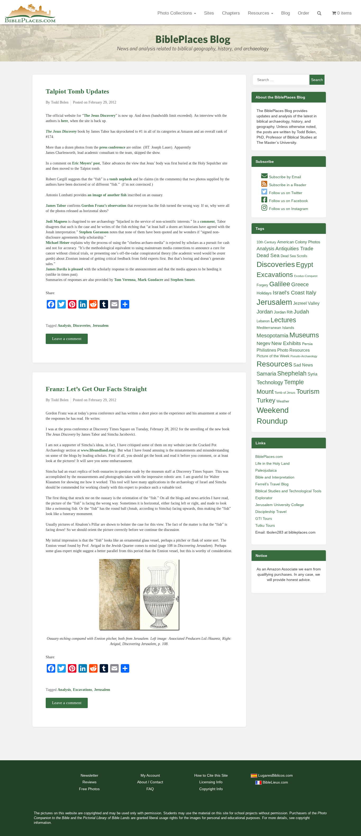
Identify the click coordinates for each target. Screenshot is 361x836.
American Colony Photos (298, 242)
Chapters (231, 13)
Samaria (266, 374)
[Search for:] (280, 80)
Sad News (303, 365)
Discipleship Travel (270, 511)
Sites (209, 13)
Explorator (263, 498)
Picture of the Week (273, 356)
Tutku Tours (265, 525)
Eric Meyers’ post (86, 163)
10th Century (266, 242)
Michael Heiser (58, 243)
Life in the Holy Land (272, 463)
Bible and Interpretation (274, 477)
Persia (307, 344)
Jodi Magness (56, 221)
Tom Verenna (125, 280)
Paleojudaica (266, 470)
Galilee (279, 284)
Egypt (304, 264)
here (64, 121)
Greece (300, 284)
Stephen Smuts (182, 280)
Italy (311, 292)
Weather (282, 401)
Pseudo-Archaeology (303, 356)
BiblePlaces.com (269, 456)
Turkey (266, 400)
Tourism (308, 391)
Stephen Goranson (94, 232)
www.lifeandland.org (97, 450)
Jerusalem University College (279, 505)
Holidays (264, 293)
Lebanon (263, 321)
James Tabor (56, 206)
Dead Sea (268, 255)
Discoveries (81, 326)
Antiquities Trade (294, 248)
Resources (259, 13)
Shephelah (292, 373)
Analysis (64, 326)
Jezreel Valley (306, 303)
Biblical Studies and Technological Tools (288, 491)
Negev (263, 343)
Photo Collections (175, 13)
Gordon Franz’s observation (103, 206)
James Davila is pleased (64, 269)
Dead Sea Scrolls (294, 256)
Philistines (266, 350)
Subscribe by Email (284, 177)
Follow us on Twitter (285, 193)
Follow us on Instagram (288, 209)
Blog (285, 13)
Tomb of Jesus (285, 393)
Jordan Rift (283, 312)
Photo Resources (293, 350)
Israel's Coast (289, 293)
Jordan (265, 312)
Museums (304, 335)
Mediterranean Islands (275, 327)
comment (207, 221)
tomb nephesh (120, 179)
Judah (301, 312)
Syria (312, 374)
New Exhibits (286, 343)
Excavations (82, 690)
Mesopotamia (272, 335)
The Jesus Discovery (99, 116)
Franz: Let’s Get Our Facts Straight (96, 388)
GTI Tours (263, 518)
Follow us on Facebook (288, 201)
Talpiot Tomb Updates (77, 91)
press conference (112, 147)
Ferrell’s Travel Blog (272, 484)
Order (303, 13)
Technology (270, 382)
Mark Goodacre (150, 280)
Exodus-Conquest (305, 276)
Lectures (283, 320)
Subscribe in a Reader (287, 185)
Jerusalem (100, 326)
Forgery (262, 285)
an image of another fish (107, 195)
